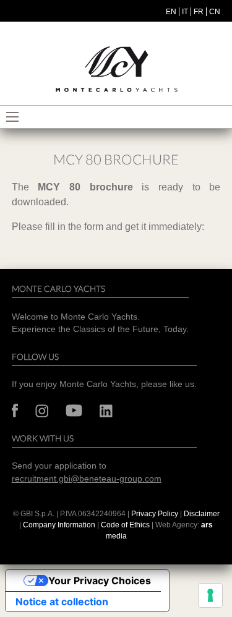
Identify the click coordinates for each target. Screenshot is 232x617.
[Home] (116, 69)
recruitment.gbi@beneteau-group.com (86, 478)
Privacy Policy (154, 513)
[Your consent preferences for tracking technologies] (210, 595)
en (171, 11)
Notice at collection (61, 601)
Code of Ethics (125, 525)
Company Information (59, 525)
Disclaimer (202, 513)
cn (214, 11)
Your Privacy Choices (99, 580)
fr (199, 11)
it (185, 11)
